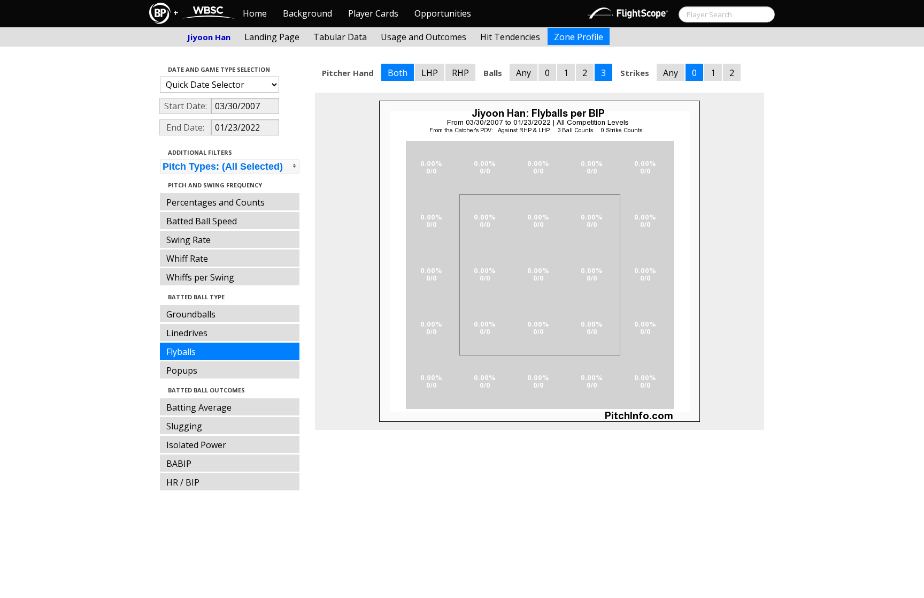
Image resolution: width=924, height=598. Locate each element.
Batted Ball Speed (201, 221)
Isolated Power (196, 445)
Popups (181, 370)
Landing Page (271, 37)
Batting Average (199, 407)
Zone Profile (578, 37)
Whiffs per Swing (200, 277)
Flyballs (181, 352)
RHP (460, 73)
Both (397, 73)
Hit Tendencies (510, 37)
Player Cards (373, 13)
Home (255, 13)
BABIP (178, 464)
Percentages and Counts (215, 202)
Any (523, 73)
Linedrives (186, 333)
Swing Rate (188, 240)
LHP (429, 73)
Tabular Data (340, 37)
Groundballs (190, 314)
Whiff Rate (187, 258)
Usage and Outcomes (423, 37)
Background (307, 13)
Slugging (184, 426)
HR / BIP (182, 482)
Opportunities (442, 13)
